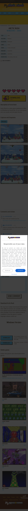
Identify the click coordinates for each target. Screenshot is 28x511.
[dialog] (14, 255)
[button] (14, 274)
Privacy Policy (18, 266)
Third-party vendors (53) (15, 256)
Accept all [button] (20, 270)
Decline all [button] (7, 270)
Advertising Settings (7, 265)
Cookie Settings (11, 266)
